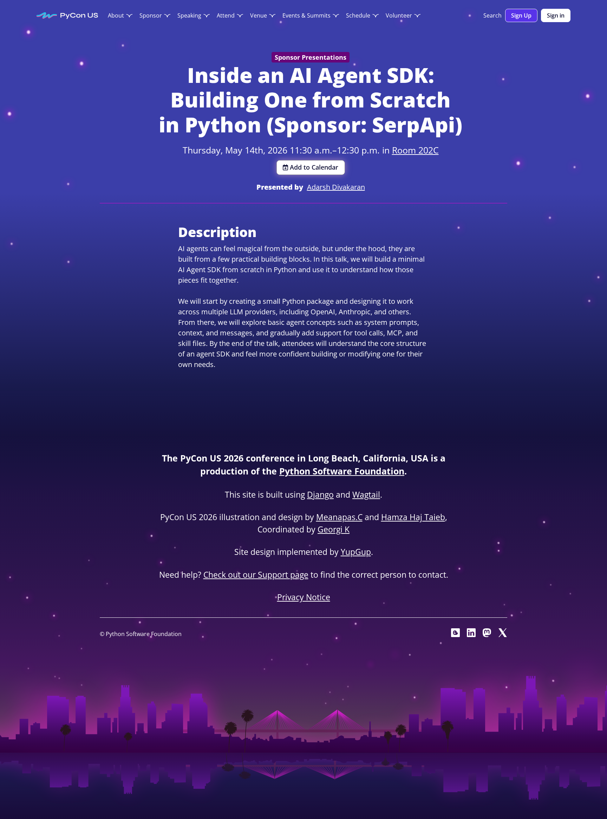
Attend (226, 15)
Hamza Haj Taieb (413, 517)
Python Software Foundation (341, 471)
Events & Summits (306, 15)
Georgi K (334, 529)
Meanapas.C (339, 517)
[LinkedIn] (471, 634)
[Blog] (455, 634)
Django (320, 494)
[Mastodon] (487, 634)
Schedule (358, 15)
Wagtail (366, 494)
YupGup (356, 551)
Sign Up (521, 15)
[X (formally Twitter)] (502, 634)
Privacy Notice (303, 597)
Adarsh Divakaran (336, 187)
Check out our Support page (255, 574)
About (116, 15)
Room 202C (415, 150)
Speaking (189, 15)
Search (492, 15)
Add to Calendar (314, 167)
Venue (258, 15)
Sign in (555, 15)
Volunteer (399, 15)
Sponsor (150, 15)
